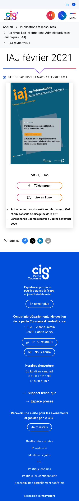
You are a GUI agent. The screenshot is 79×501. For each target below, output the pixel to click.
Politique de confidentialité (39, 476)
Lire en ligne (43, 197)
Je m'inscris (39, 427)
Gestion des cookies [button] (39, 441)
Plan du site (39, 448)
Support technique (42, 393)
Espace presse (42, 401)
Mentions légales (39, 455)
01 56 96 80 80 (42, 342)
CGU (39, 462)
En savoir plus (39, 304)
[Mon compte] (62, 15)
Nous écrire (43, 352)
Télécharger (48, 186)
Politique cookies (39, 469)
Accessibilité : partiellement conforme (39, 483)
